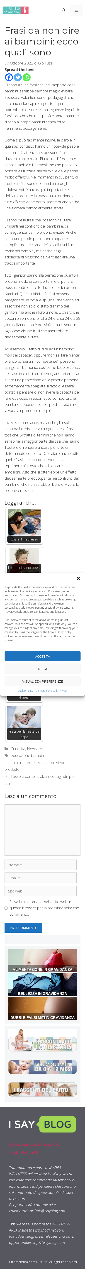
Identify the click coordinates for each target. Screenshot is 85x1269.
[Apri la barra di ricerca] (63, 10)
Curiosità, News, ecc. (28, 748)
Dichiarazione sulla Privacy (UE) (35, 1144)
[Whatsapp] (27, 77)
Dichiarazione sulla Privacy (52, 691)
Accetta (42, 656)
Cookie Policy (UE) (24, 1152)
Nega (42, 668)
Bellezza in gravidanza (42, 994)
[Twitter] (18, 77)
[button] (78, 578)
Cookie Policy (25, 691)
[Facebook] (9, 77)
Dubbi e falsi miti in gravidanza (42, 1018)
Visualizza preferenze (42, 681)
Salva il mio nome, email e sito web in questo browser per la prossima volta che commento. (44, 908)
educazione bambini (27, 755)
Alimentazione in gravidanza (43, 970)
